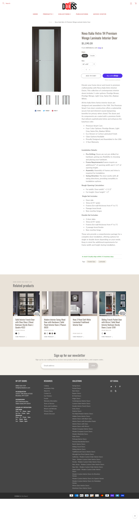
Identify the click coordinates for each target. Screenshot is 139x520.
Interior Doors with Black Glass (82, 419)
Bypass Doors (76, 393)
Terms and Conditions (50, 406)
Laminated (102, 261)
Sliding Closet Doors (78, 446)
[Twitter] (111, 386)
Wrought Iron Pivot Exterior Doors (83, 454)
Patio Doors (76, 436)
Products (47, 14)
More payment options (112, 80)
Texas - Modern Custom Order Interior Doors (86, 459)
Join (93, 365)
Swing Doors (76, 386)
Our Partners (48, 396)
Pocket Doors (76, 388)
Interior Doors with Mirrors (80, 426)
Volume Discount (49, 413)
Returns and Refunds (50, 408)
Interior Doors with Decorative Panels (84, 421)
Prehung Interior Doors (79, 439)
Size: (83, 61)
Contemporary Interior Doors (81, 401)
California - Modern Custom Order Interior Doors (87, 457)
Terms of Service (49, 403)
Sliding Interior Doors (79, 449)
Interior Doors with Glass (80, 424)
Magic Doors (76, 398)
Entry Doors (76, 408)
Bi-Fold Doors (76, 396)
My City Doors (23, 496)
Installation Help (49, 388)
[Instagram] (111, 391)
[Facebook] (115, 386)
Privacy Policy (48, 411)
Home (35, 14)
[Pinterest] (120, 386)
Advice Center (99, 14)
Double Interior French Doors (81, 406)
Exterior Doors (77, 411)
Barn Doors (75, 391)
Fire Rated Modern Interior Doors (82, 413)
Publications (82, 14)
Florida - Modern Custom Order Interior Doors (86, 462)
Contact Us (47, 393)
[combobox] (89, 64)
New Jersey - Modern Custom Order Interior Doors (88, 464)
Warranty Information (50, 401)
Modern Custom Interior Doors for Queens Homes (88, 478)
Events (46, 398)
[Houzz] (115, 391)
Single (85, 55)
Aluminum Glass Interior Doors (82, 488)
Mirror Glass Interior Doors (80, 485)
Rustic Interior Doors (78, 444)
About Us (47, 391)
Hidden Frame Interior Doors (81, 416)
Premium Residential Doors (80, 441)
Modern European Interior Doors (82, 429)
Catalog (46, 386)
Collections (64, 14)
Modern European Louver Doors (82, 431)
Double (92, 55)
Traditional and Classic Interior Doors (83, 452)
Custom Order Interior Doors (81, 403)
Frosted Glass (91, 261)
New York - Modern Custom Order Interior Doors (87, 467)
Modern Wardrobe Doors (80, 434)
